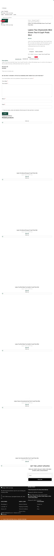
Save (3, 20)
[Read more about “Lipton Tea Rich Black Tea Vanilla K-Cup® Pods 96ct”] (26, 341)
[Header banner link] (27, 278)
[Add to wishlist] (28, 170)
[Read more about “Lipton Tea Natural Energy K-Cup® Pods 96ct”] (26, 227)
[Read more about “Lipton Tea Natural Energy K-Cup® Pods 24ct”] (26, 170)
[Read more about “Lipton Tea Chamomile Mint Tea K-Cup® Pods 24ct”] (26, 455)
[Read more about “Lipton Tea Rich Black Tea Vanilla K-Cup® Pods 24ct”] (26, 284)
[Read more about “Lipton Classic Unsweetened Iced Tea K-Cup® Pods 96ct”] (26, 398)
